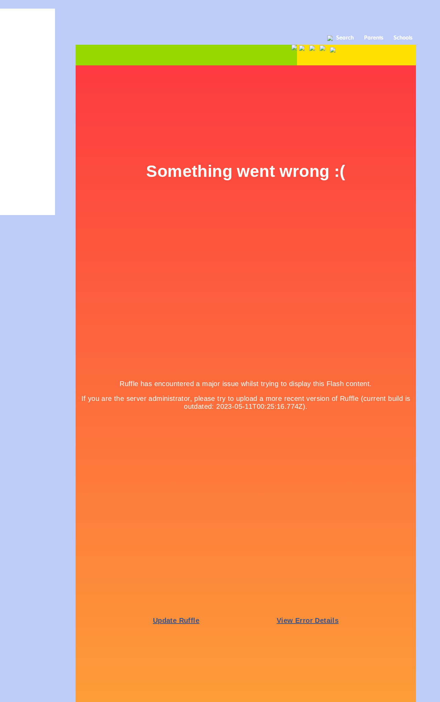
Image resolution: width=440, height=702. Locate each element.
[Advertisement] (220, 15)
